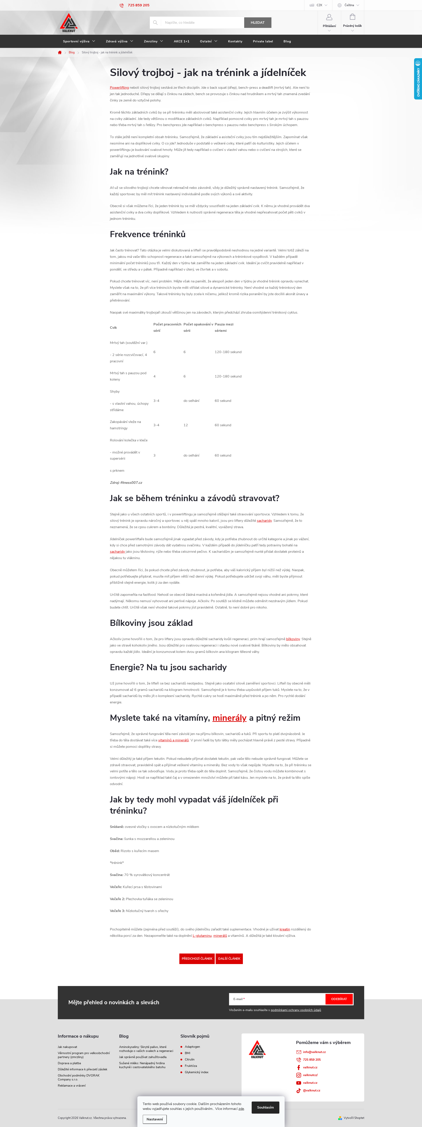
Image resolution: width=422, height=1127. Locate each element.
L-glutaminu (202, 935)
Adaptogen (192, 1047)
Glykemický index (196, 1072)
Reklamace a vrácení (71, 1086)
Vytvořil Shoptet (354, 1118)
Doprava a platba (69, 1063)
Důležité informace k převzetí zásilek (82, 1069)
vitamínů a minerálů (173, 740)
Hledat (258, 22)
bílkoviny (293, 639)
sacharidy (264, 520)
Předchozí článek (197, 959)
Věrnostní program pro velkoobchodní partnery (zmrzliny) (84, 1055)
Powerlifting (119, 87)
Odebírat (339, 999)
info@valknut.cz (314, 1052)
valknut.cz (310, 1067)
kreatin (285, 929)
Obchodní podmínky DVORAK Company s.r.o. (79, 1077)
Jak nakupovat (67, 1047)
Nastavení (155, 1119)
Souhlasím (265, 1107)
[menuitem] (79, 41)
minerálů (220, 935)
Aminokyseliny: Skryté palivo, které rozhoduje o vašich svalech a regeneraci (146, 1049)
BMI (187, 1053)
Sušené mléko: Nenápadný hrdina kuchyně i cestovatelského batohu (142, 1065)
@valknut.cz (311, 1090)
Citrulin (190, 1059)
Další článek (229, 959)
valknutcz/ (310, 1075)
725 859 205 (312, 1060)
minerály (230, 718)
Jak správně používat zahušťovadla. (143, 1057)
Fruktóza (191, 1066)
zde (241, 1108)
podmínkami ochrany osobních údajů (296, 1010)
